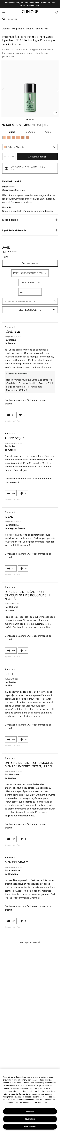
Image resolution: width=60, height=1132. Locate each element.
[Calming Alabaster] (4, 137)
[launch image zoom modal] (55, 113)
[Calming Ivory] (8, 137)
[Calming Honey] (27, 137)
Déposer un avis (30, 263)
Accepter (30, 1111)
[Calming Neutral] (13, 137)
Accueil (6, 28)
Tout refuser (30, 1119)
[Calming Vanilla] (22, 137)
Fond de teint (41, 28)
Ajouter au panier (37, 156)
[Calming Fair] (18, 137)
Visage (29, 28)
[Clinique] (30, 11)
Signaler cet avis (12, 421)
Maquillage (18, 28)
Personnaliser (30, 1126)
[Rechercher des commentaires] (54, 301)
